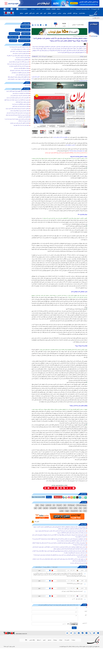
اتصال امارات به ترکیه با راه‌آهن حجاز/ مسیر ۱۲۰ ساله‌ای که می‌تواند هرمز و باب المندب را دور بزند (18, 56)
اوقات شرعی (32, 640)
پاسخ (39, 570)
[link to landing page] (93, 13)
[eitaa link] (55, 488)
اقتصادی (69, 13)
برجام (80, 508)
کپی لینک (49, 497)
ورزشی (64, 13)
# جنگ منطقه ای (25, 33)
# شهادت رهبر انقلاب (13, 37)
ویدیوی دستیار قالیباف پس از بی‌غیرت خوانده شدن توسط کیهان (16, 100)
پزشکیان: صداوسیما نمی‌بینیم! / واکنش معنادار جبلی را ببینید (17, 108)
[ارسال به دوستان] (83, 497)
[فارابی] (59, 31)
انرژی (45, 13)
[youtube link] (48, 488)
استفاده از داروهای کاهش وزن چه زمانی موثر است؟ (19, 47)
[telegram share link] (80, 497)
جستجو (49, 640)
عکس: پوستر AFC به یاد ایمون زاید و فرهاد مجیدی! (19, 62)
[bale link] (64, 488)
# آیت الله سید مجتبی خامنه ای (22, 30)
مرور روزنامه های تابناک (81, 505)
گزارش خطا (37, 521)
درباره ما (73, 640)
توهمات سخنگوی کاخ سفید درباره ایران (21, 68)
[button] (41, 124)
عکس (37, 13)
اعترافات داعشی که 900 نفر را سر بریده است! (20, 104)
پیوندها (33, 9)
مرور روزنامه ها (71, 505)
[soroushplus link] (61, 488)
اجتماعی (54, 13)
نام (86, 607)
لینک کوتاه (58, 497)
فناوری (26, 13)
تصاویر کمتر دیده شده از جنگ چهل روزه (21, 125)
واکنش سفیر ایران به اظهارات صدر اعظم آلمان (20, 72)
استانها (21, 13)
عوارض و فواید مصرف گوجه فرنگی (22, 102)
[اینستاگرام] (69, 497)
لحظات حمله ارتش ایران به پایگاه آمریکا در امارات (19, 111)
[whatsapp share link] (74, 497)
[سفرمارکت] (59, 516)
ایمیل (86, 611)
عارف (65, 505)
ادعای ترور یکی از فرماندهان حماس (22, 75)
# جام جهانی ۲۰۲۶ (25, 26)
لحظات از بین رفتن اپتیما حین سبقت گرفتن (20, 106)
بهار (80, 511)
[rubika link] (74, 488)
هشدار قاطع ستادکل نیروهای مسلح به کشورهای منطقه (18, 77)
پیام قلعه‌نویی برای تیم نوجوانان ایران (22, 59)
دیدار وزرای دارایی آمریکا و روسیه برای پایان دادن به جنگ (18, 64)
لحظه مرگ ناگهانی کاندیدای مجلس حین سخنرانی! (19, 123)
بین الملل (75, 13)
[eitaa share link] (71, 497)
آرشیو (43, 9)
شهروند (67, 511)
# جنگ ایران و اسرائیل (14, 33)
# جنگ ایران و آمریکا (25, 37)
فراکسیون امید (53, 508)
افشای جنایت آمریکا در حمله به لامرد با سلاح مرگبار (19, 70)
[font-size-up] (46, 25)
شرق (35, 508)
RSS (26, 640)
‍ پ (43, 25)
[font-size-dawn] (41, 25)
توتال (37, 505)
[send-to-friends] (35, 25)
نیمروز (58, 9)
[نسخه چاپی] (85, 497)
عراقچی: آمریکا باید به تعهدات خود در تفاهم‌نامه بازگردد (18, 79)
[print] (33, 25)
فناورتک (48, 9)
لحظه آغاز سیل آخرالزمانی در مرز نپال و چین (21, 93)
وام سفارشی (48, 505)
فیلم (41, 13)
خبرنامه (60, 640)
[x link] (52, 488)
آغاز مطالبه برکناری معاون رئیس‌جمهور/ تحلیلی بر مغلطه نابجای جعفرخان (82, 18)
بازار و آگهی (32, 13)
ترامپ (85, 508)
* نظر (86, 615)
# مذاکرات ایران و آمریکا (24, 40)
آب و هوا (39, 640)
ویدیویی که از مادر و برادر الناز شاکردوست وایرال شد (19, 66)
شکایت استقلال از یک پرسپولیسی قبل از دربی (20, 49)
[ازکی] (75, 3)
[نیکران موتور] (59, 85)
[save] (38, 25)
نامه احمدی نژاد (74, 511)
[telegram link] (67, 488)
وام (53, 505)
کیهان (40, 508)
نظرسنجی (38, 9)
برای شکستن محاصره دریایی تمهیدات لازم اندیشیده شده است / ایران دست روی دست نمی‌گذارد (17, 120)
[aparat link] (45, 488)
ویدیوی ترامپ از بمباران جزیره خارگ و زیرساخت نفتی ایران (18, 113)
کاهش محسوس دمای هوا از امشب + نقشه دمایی (19, 51)
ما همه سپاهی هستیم (62, 508)
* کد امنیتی (84, 623)
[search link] (17, 9)
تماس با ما (67, 640)
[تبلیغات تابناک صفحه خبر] (93, 30)
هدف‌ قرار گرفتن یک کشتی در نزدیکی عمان (21, 53)
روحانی (75, 508)
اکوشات (53, 9)
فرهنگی (49, 13)
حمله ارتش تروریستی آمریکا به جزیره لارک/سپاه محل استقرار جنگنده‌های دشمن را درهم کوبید (18, 116)
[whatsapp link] (70, 488)
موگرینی (61, 511)
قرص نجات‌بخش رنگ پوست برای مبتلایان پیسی (20, 95)
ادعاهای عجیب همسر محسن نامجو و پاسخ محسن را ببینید (18, 98)
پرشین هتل (27, 85)
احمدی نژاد (59, 505)
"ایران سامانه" (6, 646)
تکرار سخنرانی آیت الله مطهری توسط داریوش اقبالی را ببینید (17, 91)
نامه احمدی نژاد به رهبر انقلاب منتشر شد (78, 563)
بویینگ (42, 505)
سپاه (71, 508)
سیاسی (59, 13)
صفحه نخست (82, 13)
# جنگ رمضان (13, 40)
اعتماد (85, 511)
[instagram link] (58, 488)
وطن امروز (46, 508)
